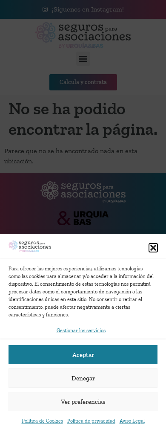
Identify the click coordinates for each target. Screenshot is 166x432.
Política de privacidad (91, 421)
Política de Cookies (42, 421)
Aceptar (83, 355)
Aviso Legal (132, 421)
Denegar (83, 378)
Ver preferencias (83, 402)
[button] (153, 248)
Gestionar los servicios (81, 330)
